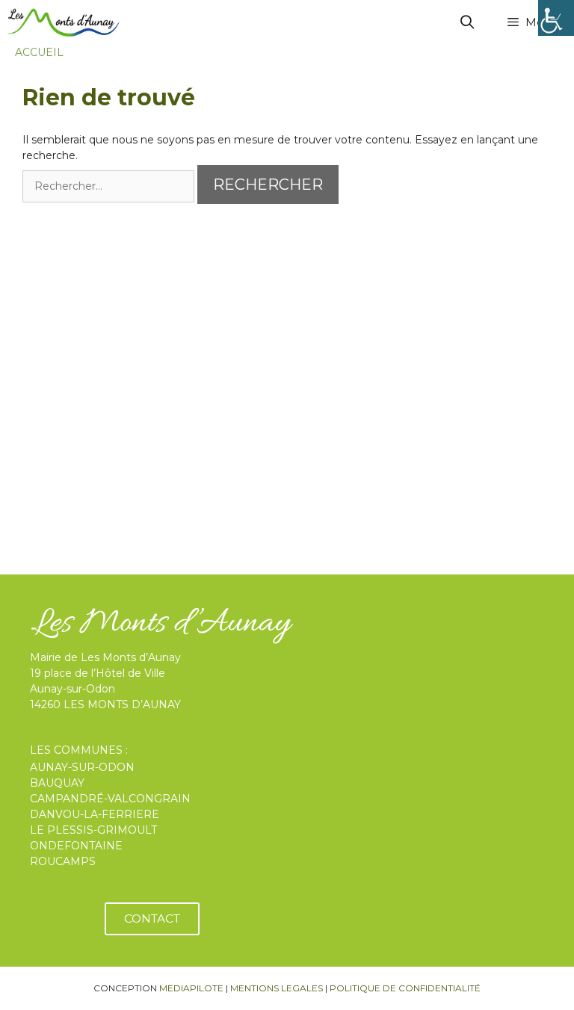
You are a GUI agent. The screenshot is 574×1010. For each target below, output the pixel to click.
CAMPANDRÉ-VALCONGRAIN (110, 798)
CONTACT (152, 918)
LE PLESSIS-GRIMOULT (93, 830)
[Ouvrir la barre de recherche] (467, 22)
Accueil (39, 52)
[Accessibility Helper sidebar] (556, 18)
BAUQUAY (57, 783)
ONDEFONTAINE (76, 845)
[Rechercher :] (109, 186)
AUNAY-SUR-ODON (82, 767)
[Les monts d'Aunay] (63, 22)
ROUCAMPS (63, 861)
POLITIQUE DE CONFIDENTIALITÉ (405, 988)
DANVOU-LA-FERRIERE (94, 814)
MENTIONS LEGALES (276, 988)
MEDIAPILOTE (191, 988)
